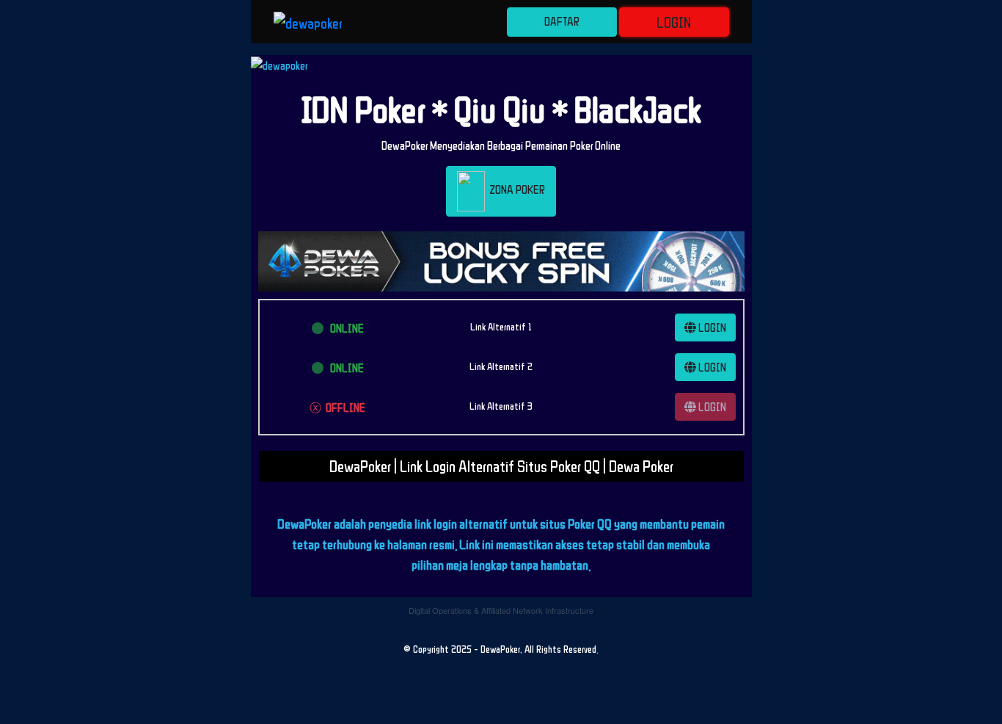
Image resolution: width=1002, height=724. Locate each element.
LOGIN (674, 22)
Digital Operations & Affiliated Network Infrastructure (501, 610)
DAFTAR (561, 21)
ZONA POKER (515, 190)
